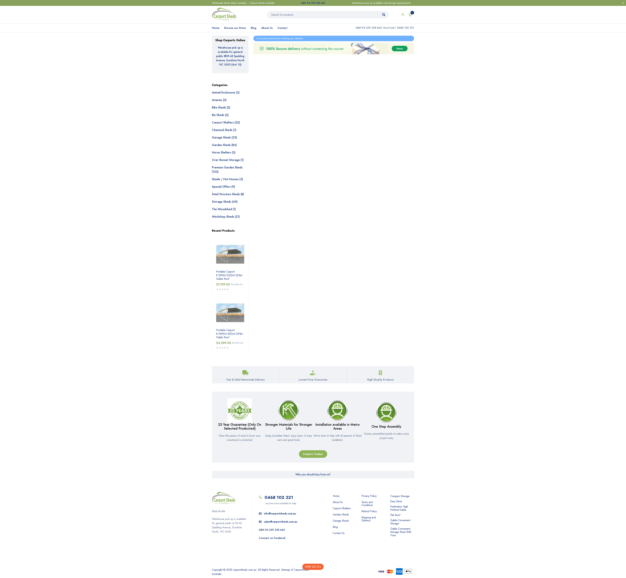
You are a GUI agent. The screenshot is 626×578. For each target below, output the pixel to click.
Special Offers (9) (223, 187)
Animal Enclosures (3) (225, 92)
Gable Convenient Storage (400, 521)
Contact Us (339, 533)
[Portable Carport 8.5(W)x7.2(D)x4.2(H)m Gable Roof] (230, 254)
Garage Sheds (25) (224, 137)
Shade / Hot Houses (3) (227, 179)
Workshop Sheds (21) (226, 217)
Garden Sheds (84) (224, 145)
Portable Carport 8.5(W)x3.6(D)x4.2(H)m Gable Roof (229, 333)
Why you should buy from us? (313, 474)
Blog (253, 28)
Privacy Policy (369, 496)
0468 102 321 (313, 566)
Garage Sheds (341, 520)
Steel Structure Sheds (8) (228, 194)
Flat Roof (395, 515)
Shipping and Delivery (368, 519)
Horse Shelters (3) (223, 152)
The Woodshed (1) (224, 209)
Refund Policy (369, 511)
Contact (282, 28)
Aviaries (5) (219, 100)
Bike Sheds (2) (221, 107)
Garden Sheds (341, 514)
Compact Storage (400, 496)
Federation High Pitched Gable (399, 508)
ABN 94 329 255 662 (313, 3)
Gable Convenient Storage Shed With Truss (400, 532)
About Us (267, 28)
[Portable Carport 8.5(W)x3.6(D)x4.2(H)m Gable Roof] (230, 313)
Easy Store (396, 501)
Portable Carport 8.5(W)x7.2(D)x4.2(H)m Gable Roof (229, 275)
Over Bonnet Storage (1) (228, 160)
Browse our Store (235, 28)
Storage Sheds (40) (225, 202)
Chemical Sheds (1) (224, 130)
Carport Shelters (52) (226, 122)
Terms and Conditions (367, 504)
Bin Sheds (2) (220, 115)
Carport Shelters (342, 508)
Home (215, 28)
